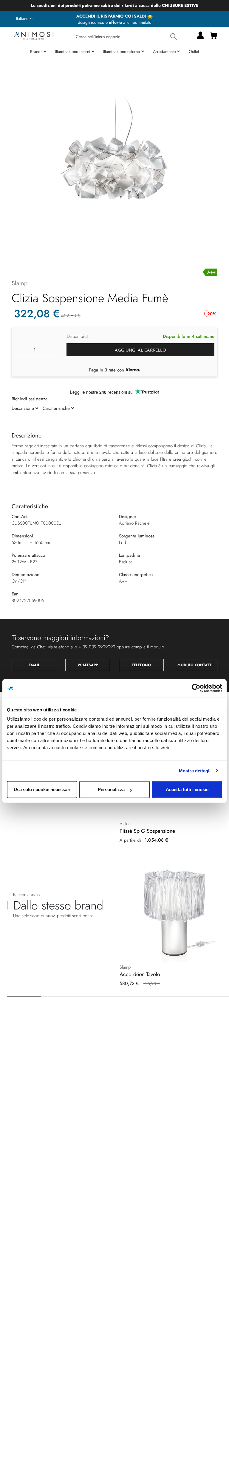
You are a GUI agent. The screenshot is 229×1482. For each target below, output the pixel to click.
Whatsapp (88, 665)
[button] (24, 18)
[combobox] (126, 36)
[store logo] (32, 35)
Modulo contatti (195, 665)
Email (34, 665)
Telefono (141, 665)
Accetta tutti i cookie (187, 789)
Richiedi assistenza (29, 399)
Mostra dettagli (195, 770)
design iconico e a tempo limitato (114, 22)
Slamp (19, 283)
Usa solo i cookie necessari (42, 789)
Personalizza (111, 789)
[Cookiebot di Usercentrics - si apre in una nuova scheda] (196, 687)
